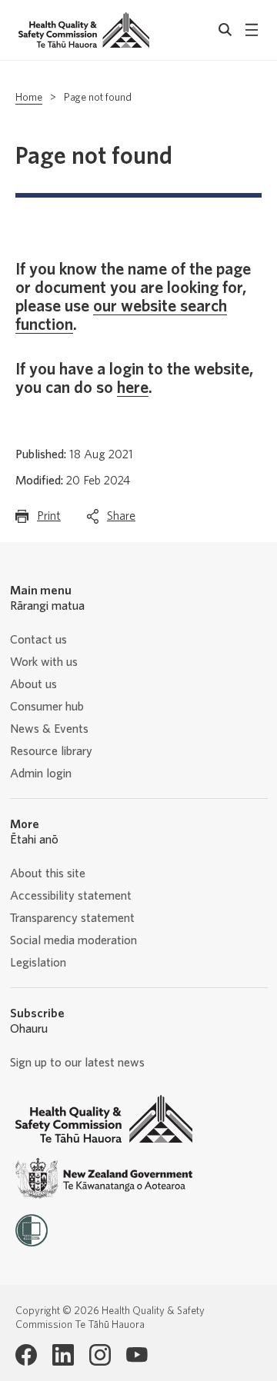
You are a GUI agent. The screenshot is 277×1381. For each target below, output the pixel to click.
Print (49, 520)
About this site (47, 873)
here (133, 387)
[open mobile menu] (252, 30)
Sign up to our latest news (77, 1063)
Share (121, 520)
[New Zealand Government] (103, 1178)
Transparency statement (72, 918)
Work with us (44, 662)
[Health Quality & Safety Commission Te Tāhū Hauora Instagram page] (100, 1355)
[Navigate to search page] (225, 30)
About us (33, 684)
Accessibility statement (71, 896)
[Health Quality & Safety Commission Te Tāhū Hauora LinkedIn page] (63, 1355)
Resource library (51, 751)
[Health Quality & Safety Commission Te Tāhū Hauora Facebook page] (26, 1355)
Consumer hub (47, 706)
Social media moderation (73, 940)
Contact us (38, 640)
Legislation (38, 963)
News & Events (49, 729)
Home (28, 97)
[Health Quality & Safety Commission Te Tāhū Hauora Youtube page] (137, 1355)
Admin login (41, 773)
